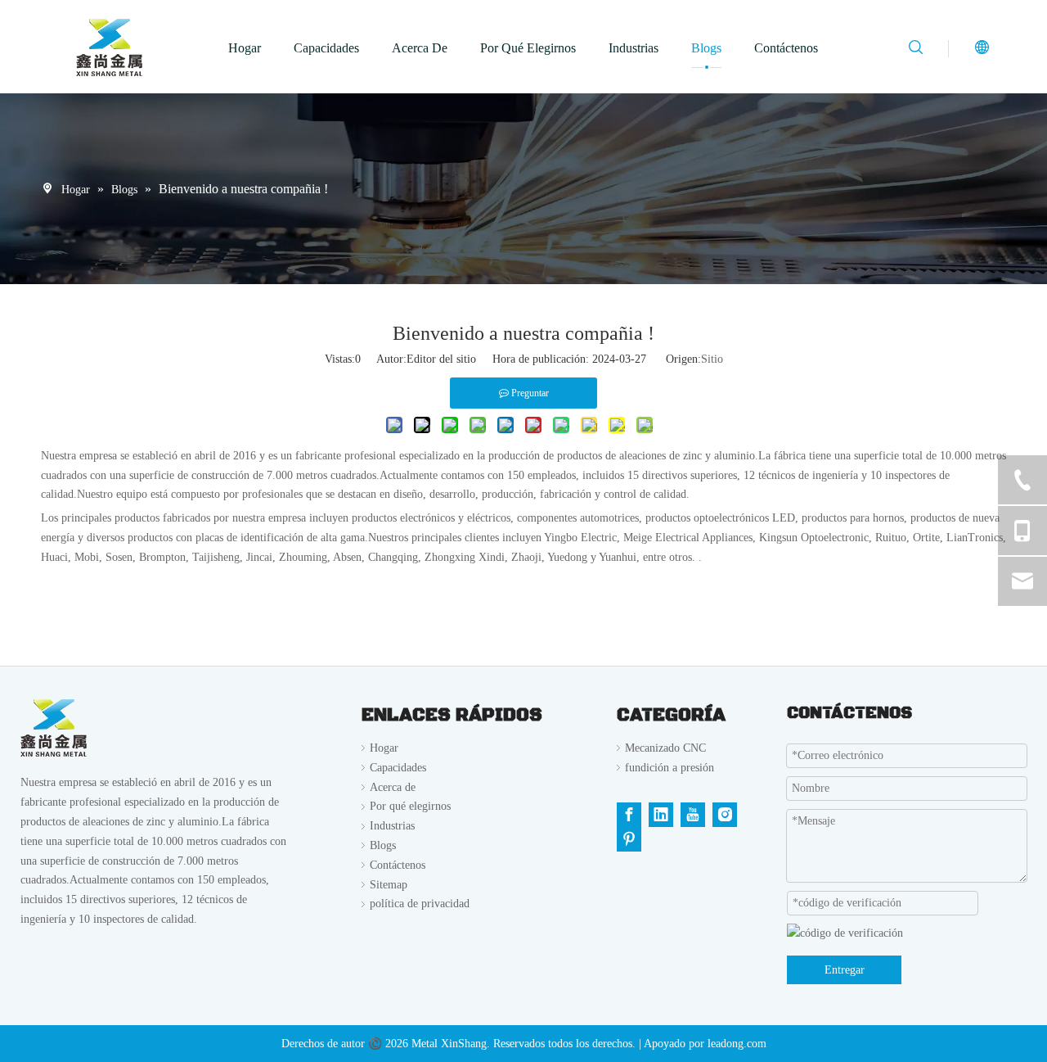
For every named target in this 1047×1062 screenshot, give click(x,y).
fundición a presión (669, 767)
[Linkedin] (661, 814)
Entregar (845, 970)
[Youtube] (693, 814)
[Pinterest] (629, 839)
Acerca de (393, 787)
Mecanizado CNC (665, 748)
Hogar (244, 48)
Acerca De (419, 48)
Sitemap (388, 885)
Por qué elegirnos (410, 806)
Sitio (712, 359)
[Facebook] (629, 814)
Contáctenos (786, 48)
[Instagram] (724, 814)
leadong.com (737, 1043)
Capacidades (326, 48)
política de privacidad (420, 903)
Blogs (706, 48)
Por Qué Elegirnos (528, 48)
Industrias (633, 48)
